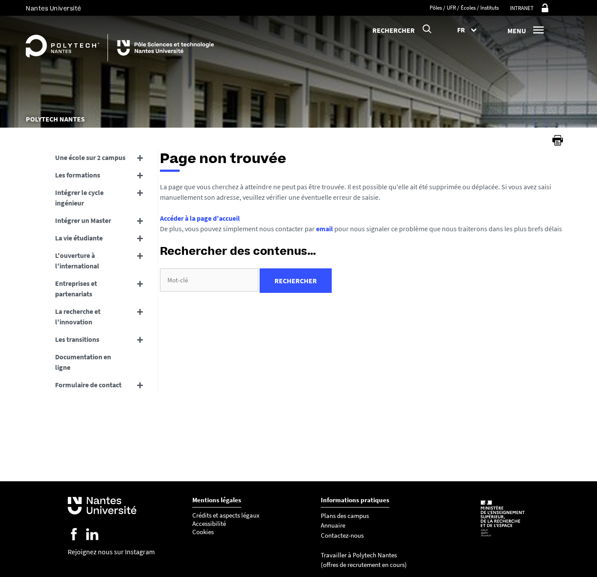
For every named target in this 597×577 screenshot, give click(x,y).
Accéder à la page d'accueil (200, 218)
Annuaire (333, 525)
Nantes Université (53, 8)
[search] (209, 280)
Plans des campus (345, 515)
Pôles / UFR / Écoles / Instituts (464, 7)
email (324, 228)
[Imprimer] (557, 140)
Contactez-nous (342, 535)
